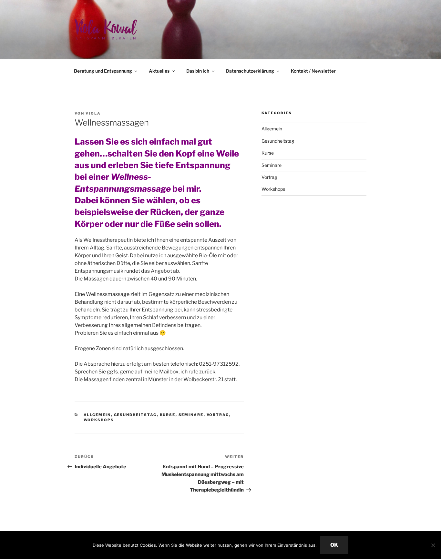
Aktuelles (159, 71)
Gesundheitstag (135, 414)
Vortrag (218, 414)
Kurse (168, 414)
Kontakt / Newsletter (313, 71)
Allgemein (97, 414)
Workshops (99, 420)
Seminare (191, 414)
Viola (93, 113)
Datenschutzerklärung (250, 71)
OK (334, 545)
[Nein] (433, 545)
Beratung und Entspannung (103, 71)
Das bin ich (197, 71)
